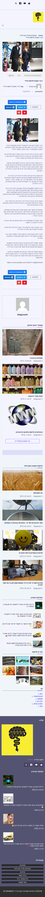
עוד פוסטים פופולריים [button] (22, 441)
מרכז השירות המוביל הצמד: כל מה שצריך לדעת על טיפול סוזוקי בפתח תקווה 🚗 (17, 635)
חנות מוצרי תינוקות (35, 396)
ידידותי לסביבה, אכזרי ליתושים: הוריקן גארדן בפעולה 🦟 (23, 787)
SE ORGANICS (8, 891)
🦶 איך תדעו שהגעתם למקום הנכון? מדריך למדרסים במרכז (19, 644)
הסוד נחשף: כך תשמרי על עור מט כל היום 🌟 (27, 825)
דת (19, 76)
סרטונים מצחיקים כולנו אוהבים (31, 553)
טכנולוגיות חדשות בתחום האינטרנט (29, 432)
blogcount (32, 86)
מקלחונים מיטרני (36, 358)
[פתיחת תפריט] (3, 25)
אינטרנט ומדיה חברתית (28, 35)
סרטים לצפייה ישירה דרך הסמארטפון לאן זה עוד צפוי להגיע (23, 584)
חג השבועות (38, 493)
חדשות (11, 76)
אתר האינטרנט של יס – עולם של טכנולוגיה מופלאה (23, 523)
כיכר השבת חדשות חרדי (11, 86)
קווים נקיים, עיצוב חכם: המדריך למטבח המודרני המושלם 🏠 (18, 615)
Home (41, 35)
